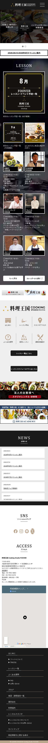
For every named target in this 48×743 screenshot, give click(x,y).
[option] (24, 26)
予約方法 (13, 662)
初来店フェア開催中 (10, 488)
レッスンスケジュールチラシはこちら (24, 369)
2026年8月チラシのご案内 (13, 466)
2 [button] (25, 46)
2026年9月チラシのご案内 (13, 455)
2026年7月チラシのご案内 (13, 477)
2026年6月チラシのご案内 (13, 500)
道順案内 (5, 570)
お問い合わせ (14, 683)
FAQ (11, 680)
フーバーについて (16, 659)
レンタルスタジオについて (19, 720)
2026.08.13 (24, 53)
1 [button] (23, 46)
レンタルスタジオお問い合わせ (21, 723)
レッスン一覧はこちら (24, 353)
